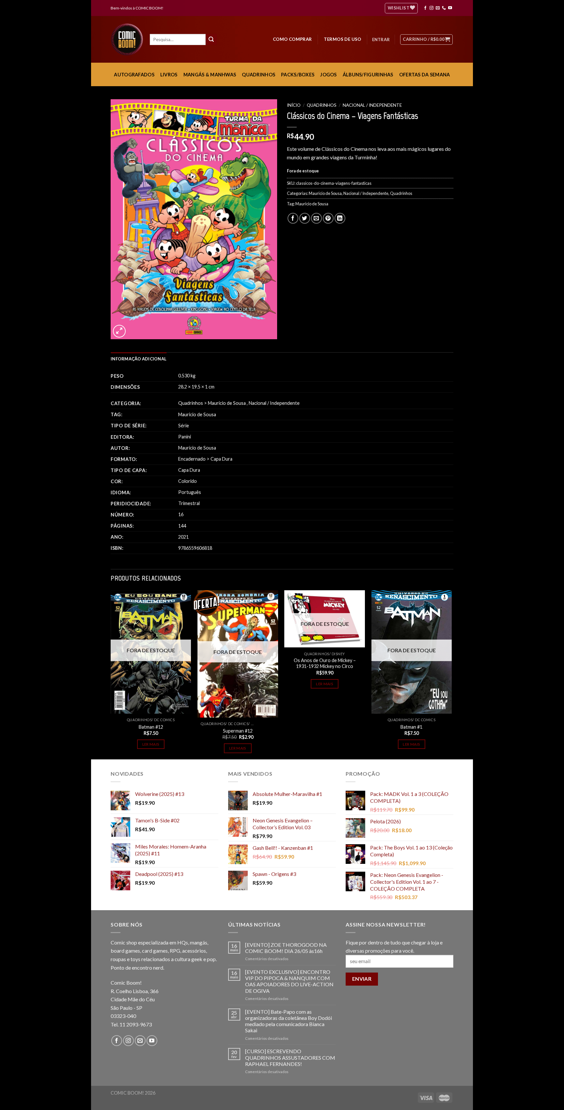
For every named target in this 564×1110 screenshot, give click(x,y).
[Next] (451, 674)
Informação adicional (138, 358)
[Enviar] (211, 39)
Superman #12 (238, 731)
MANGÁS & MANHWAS (209, 74)
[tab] (138, 358)
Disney (338, 654)
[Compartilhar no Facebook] (293, 218)
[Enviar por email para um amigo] (316, 218)
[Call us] (444, 8)
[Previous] (111, 674)
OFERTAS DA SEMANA (424, 74)
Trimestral (189, 503)
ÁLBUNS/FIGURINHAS (368, 74)
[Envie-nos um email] (438, 8)
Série (183, 425)
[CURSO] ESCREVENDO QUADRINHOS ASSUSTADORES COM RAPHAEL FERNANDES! (290, 1057)
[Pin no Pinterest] (328, 218)
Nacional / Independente (372, 105)
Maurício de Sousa (197, 448)
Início (294, 105)
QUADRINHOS (258, 74)
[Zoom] (119, 331)
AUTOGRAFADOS (134, 74)
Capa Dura (221, 459)
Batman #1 (411, 727)
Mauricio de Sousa (325, 193)
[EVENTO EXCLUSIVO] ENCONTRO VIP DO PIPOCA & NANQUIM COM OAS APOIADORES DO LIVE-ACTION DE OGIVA (289, 981)
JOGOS (328, 74)
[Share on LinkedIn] (340, 218)
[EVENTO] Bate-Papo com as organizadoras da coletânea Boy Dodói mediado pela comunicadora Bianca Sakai (288, 1021)
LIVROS (169, 74)
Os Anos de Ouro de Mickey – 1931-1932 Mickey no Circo (325, 663)
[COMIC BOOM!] (129, 39)
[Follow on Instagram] (431, 8)
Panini (184, 436)
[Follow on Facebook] (425, 8)
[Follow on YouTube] (450, 8)
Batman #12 (151, 727)
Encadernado (192, 459)
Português (189, 492)
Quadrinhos (322, 105)
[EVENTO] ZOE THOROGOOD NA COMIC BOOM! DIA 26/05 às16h (286, 948)
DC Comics (164, 720)
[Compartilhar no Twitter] (304, 218)
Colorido (187, 481)
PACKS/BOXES (297, 74)
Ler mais (151, 744)
